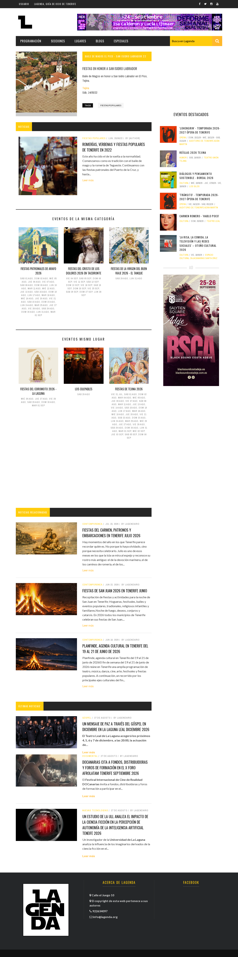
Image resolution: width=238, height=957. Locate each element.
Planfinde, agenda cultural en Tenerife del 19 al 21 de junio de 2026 (115, 648)
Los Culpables (83, 389)
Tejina (85, 88)
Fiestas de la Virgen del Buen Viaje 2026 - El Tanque (129, 270)
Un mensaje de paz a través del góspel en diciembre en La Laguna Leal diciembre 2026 (115, 726)
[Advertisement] (84, 474)
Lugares (80, 41)
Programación (30, 41)
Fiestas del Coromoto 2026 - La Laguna (38, 391)
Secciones (58, 41)
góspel (86, 717)
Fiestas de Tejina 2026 (129, 389)
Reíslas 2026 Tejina (192, 152)
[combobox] (196, 41)
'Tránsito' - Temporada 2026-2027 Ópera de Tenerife (199, 197)
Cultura (183, 183)
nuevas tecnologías (95, 810)
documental (90, 756)
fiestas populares (110, 105)
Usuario (24, 4)
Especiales (121, 41)
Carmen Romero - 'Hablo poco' (199, 216)
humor (182, 157)
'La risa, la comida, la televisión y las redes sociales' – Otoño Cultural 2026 (197, 243)
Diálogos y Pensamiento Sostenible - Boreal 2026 (196, 176)
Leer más (88, 180)
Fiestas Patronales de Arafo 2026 (38, 270)
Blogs (100, 41)
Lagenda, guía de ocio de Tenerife (55, 4)
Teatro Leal (213, 221)
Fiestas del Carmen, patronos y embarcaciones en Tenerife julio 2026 (111, 532)
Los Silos (194, 186)
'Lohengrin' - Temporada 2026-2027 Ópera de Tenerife (199, 130)
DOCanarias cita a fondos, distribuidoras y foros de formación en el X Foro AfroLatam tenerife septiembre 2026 (115, 767)
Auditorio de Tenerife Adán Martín (198, 207)
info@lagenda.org (105, 917)
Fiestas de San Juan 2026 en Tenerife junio (114, 590)
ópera (182, 137)
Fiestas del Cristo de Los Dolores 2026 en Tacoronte (83, 270)
